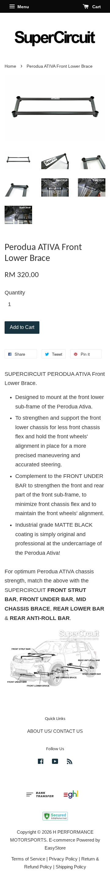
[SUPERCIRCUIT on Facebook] (40, 762)
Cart (96, 6)
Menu (22, 6)
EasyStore (55, 847)
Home (10, 66)
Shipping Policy (71, 866)
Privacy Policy (63, 858)
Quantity (15, 293)
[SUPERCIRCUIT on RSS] (69, 762)
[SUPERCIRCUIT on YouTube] (55, 762)
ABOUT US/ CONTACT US (55, 731)
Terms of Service (28, 858)
